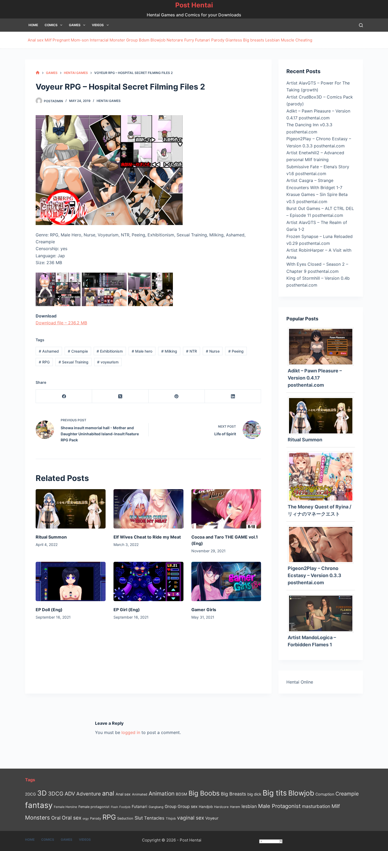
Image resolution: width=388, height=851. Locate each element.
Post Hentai (194, 5)
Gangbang (156, 807)
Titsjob (171, 818)
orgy (86, 818)
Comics (51, 25)
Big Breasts (233, 794)
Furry (189, 40)
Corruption (324, 794)
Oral (55, 818)
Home (33, 25)
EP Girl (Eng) (126, 609)
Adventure (88, 794)
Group (132, 40)
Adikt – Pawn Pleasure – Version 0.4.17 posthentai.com (315, 378)
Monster (117, 40)
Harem (235, 807)
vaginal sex (190, 818)
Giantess (233, 40)
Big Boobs (204, 793)
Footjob (124, 807)
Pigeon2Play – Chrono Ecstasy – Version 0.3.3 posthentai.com (314, 575)
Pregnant (61, 40)
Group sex (187, 806)
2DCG (30, 794)
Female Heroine (65, 807)
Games (75, 25)
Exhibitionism (110, 351)
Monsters (37, 817)
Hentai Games (109, 101)
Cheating (303, 40)
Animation (161, 793)
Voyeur (212, 818)
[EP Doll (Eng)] (71, 581)
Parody (217, 40)
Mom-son (80, 40)
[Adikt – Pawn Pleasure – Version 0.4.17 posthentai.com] (323, 346)
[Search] (361, 25)
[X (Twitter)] (120, 396)
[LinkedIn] (233, 396)
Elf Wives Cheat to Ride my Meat (147, 537)
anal (108, 793)
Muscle (287, 40)
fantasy (39, 805)
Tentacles (154, 818)
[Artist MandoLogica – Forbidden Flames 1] (323, 613)
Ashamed (49, 351)
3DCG (55, 793)
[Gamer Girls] (226, 581)
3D (42, 793)
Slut (139, 818)
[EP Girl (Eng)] (148, 581)
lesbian (249, 806)
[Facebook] (64, 396)
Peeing (236, 351)
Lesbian (272, 40)
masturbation (316, 806)
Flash (114, 807)
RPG (44, 362)
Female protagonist (94, 807)
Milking (169, 351)
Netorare (175, 40)
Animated (139, 794)
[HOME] (38, 73)
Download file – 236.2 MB (61, 322)
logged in (130, 732)
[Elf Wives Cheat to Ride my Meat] (148, 509)
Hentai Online (299, 682)
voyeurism (108, 362)
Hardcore (221, 807)
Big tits (275, 792)
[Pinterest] (177, 396)
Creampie (78, 351)
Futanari (202, 40)
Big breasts (253, 40)
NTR (191, 351)
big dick (254, 794)
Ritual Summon (51, 537)
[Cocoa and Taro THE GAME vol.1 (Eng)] (226, 509)
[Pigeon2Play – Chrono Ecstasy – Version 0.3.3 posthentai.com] (323, 544)
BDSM (181, 794)
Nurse (213, 351)
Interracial (99, 40)
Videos (98, 25)
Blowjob (157, 40)
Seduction (125, 818)
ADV (70, 794)
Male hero (142, 351)
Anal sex (36, 40)
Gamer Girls (203, 609)
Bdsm (144, 40)
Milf (48, 40)
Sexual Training (73, 362)
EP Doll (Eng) (49, 609)
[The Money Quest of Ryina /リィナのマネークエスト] (323, 476)
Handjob (206, 807)
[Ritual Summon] (71, 509)
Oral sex (71, 818)
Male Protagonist (279, 806)
